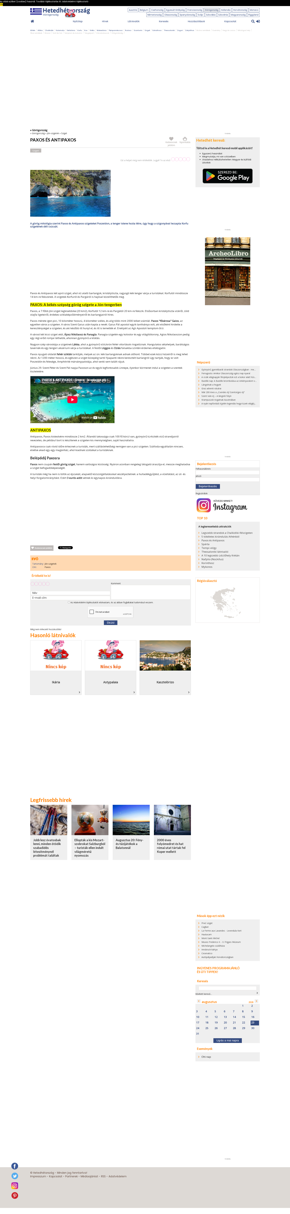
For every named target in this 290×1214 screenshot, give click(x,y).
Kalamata (60, 30)
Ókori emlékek (36, 33)
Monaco (254, 9)
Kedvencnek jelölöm (43, 548)
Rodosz (128, 30)
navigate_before (199, 1001)
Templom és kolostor (73, 33)
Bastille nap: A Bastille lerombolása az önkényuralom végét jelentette (235, 380)
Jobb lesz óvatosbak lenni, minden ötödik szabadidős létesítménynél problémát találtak (47, 847)
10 (197, 1017)
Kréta (92, 30)
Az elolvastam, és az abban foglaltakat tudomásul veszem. (111, 602)
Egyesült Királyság (175, 9)
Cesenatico (206, 953)
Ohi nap (206, 1056)
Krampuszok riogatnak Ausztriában (218, 399)
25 (206, 1028)
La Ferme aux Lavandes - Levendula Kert (221, 930)
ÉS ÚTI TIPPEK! (207, 972)
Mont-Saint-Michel (210, 938)
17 (197, 1022)
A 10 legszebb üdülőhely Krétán (220, 555)
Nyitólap (78, 21)
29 (243, 1028)
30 (252, 1028)
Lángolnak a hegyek (211, 384)
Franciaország (194, 9)
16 (252, 1017)
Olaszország (170, 14)
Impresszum (38, 1176)
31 (197, 1033)
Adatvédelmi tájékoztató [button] (75, 1)
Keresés (163, 21)
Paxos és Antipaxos (212, 540)
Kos (85, 30)
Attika (40, 30)
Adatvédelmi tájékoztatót (86, 602)
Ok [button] (1, 4)
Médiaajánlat (89, 1176)
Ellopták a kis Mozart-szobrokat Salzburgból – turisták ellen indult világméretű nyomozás (89, 847)
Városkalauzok (102, 33)
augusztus (209, 1002)
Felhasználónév (203, 468)
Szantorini (138, 30)
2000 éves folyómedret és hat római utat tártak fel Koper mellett (171, 845)
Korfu (79, 30)
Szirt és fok (57, 33)
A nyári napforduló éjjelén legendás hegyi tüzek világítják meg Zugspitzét (236, 403)
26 (216, 1028)
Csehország (157, 9)
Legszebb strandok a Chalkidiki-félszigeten (227, 532)
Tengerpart (89, 33)
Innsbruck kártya (209, 949)
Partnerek (71, 1176)
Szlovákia (211, 14)
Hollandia (225, 9)
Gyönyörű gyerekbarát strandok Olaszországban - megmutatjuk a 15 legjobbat (240, 369)
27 (225, 1028)
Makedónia (101, 30)
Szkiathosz (157, 30)
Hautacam (206, 934)
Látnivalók (134, 21)
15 (243, 1017)
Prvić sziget (207, 923)
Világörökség (117, 33)
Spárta (205, 544)
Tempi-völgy (209, 547)
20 (225, 1022)
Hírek (105, 21)
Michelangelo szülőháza (213, 945)
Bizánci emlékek (203, 30)
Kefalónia (71, 30)
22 (243, 1022)
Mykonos (206, 566)
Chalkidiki (49, 30)
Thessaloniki (169, 30)
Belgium (144, 9)
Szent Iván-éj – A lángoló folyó (216, 396)
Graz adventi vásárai (211, 388)
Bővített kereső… (203, 993)
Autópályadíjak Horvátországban (217, 957)
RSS (103, 1176)
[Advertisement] (110, 260)
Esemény (216, 30)
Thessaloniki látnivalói (214, 551)
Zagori (180, 30)
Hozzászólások (196, 21)
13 (225, 1017)
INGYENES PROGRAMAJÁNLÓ (218, 968)
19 (216, 1022)
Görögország (211, 9)
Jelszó (198, 476)
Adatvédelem (118, 1176)
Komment (116, 583)
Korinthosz (207, 563)
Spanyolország (187, 14)
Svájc (200, 14)
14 (234, 1017)
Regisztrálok (202, 493)
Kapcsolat (230, 21)
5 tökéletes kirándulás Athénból (220, 536)
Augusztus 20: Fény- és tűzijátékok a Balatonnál (129, 843)
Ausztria (133, 9)
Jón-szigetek (53, 133)
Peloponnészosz (116, 30)
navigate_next (257, 993)
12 (216, 1017)
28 (234, 1028)
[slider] (180, 159)
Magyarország (238, 14)
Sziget (147, 30)
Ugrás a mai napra (227, 1040)
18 (206, 1022)
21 (234, 1022)
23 (252, 1022)
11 (206, 1017)
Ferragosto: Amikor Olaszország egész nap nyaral (225, 373)
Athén (32, 30)
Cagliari (205, 926)
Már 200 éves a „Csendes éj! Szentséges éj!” (223, 392)
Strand (47, 33)
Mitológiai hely (244, 30)
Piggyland (253, 14)
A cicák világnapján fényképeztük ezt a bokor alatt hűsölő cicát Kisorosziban (238, 377)
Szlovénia (223, 14)
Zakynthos (189, 30)
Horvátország (240, 9)
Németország (154, 14)
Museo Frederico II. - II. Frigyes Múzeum (221, 942)
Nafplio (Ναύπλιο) (212, 559)
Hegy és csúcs (229, 30)
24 (197, 1028)
